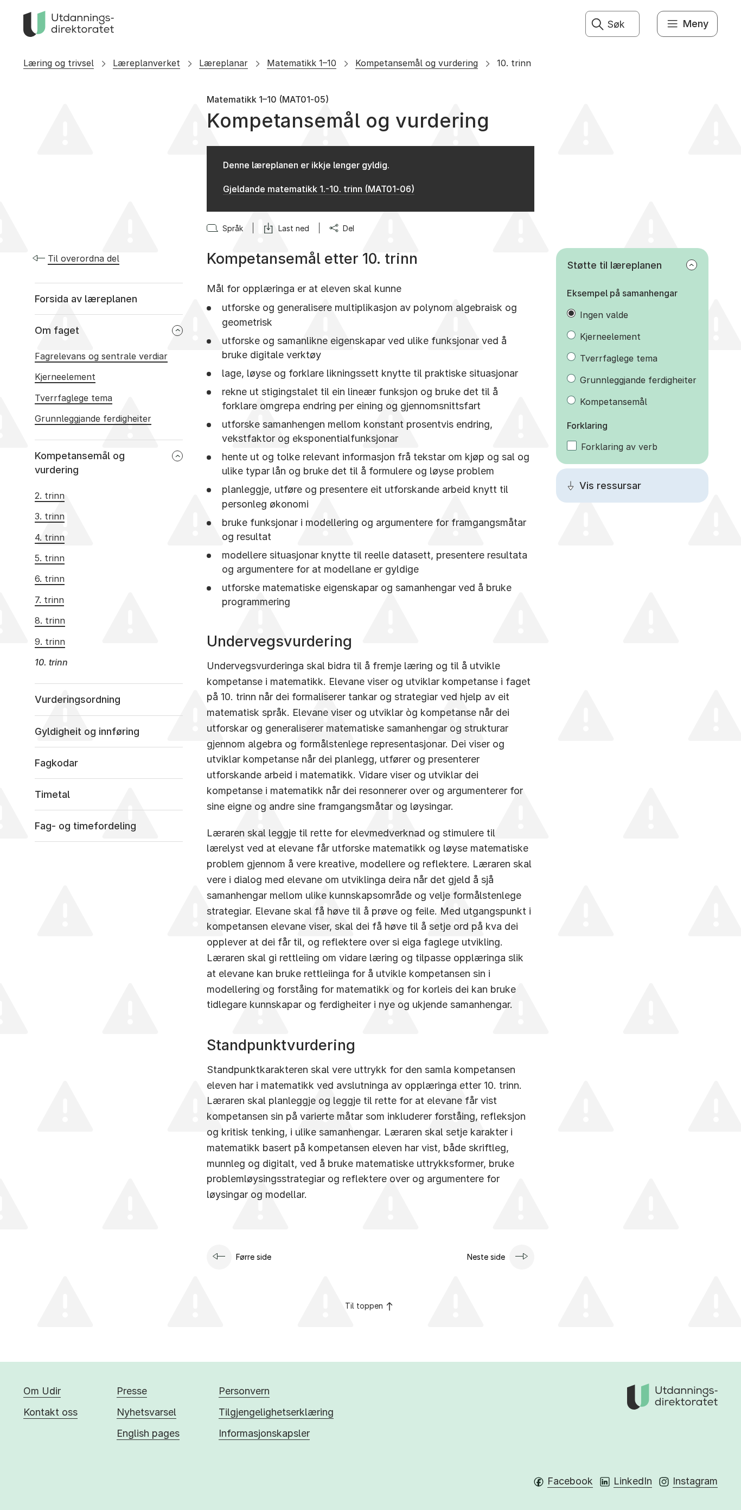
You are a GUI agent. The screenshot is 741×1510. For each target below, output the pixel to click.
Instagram (695, 1481)
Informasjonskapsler (264, 1433)
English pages (148, 1433)
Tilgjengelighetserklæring (276, 1412)
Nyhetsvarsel (146, 1412)
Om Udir (42, 1391)
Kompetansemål (613, 401)
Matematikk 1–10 (301, 63)
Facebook (570, 1481)
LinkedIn (633, 1481)
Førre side (253, 1256)
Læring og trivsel (58, 63)
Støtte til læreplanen (614, 265)
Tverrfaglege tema (618, 358)
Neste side (486, 1256)
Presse (132, 1391)
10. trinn (514, 63)
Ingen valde (604, 314)
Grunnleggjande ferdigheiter (638, 380)
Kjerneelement (610, 336)
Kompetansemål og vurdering (416, 63)
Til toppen (364, 1305)
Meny (695, 23)
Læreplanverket (146, 63)
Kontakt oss (50, 1412)
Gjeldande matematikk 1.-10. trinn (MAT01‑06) (318, 188)
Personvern (244, 1391)
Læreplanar (223, 63)
